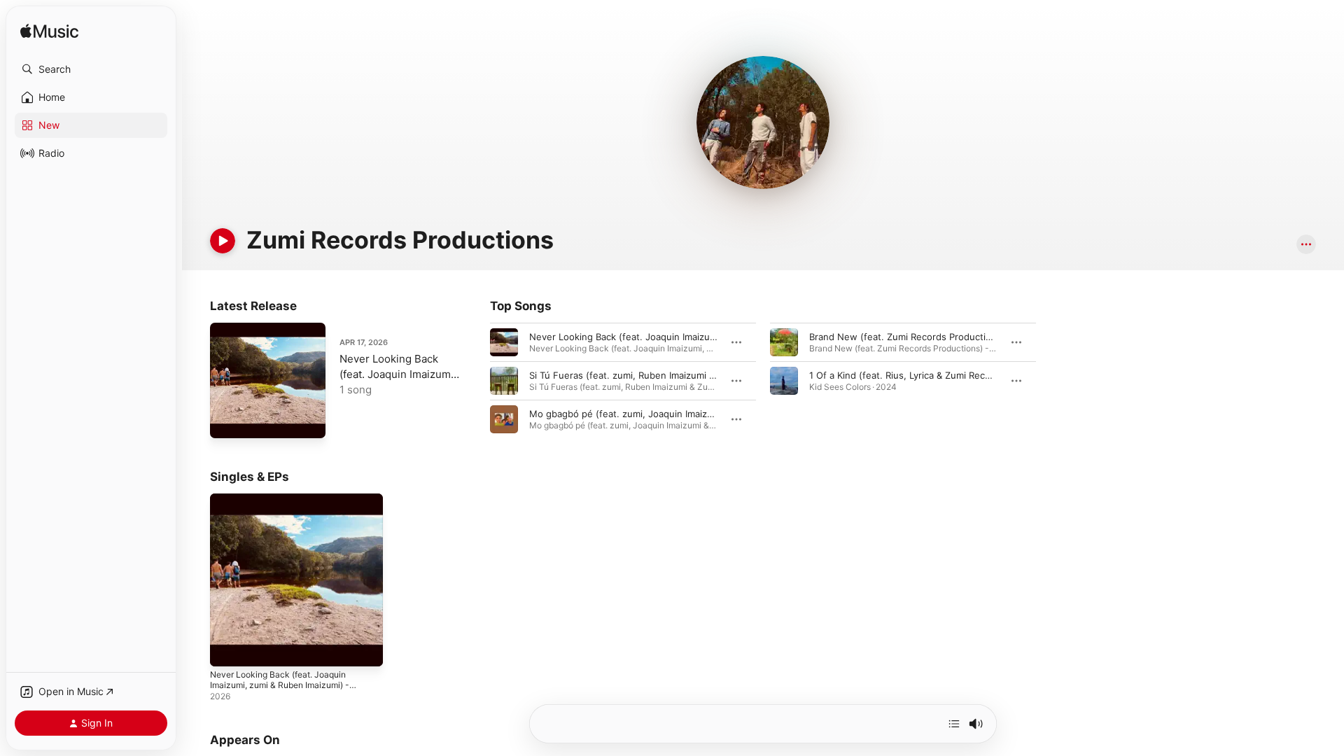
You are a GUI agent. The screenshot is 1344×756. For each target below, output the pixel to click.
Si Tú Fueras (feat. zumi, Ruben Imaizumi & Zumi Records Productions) (682, 375)
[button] (91, 69)
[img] (49, 32)
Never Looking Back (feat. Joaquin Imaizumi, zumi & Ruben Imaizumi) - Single (286, 510)
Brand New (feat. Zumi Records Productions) (907, 336)
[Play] (222, 240)
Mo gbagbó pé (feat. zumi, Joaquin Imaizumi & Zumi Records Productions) (690, 413)
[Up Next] (954, 724)
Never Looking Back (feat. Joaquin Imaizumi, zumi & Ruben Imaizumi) (678, 336)
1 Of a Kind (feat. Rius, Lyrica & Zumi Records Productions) (936, 375)
